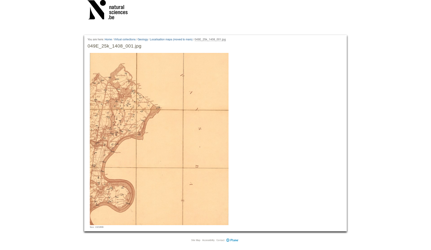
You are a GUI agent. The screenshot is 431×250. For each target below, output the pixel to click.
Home (108, 39)
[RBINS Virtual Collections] (110, 10)
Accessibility (208, 240)
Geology (143, 39)
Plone (232, 240)
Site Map (195, 240)
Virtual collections (125, 39)
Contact (220, 240)
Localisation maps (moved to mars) (171, 39)
